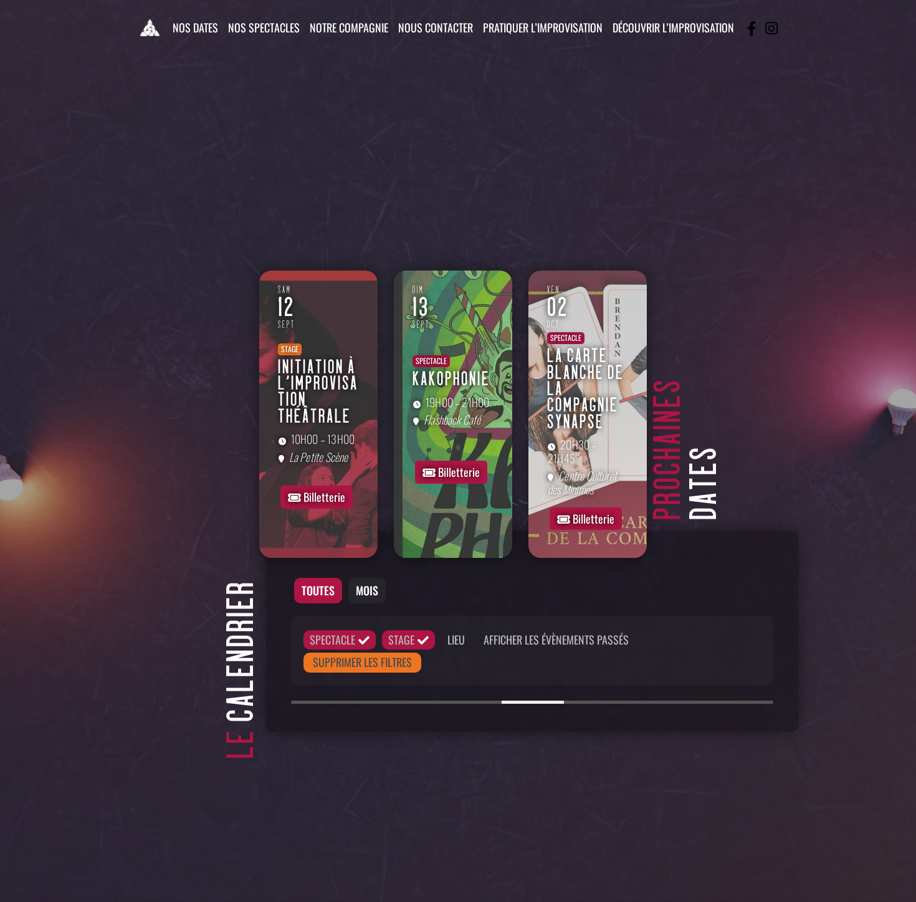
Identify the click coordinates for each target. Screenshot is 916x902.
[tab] (318, 590)
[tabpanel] (532, 663)
